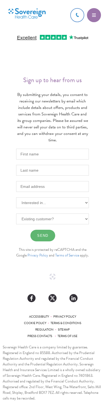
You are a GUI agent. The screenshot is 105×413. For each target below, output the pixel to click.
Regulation (44, 329)
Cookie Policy (35, 323)
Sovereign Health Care (27, 14)
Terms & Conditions (66, 323)
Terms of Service (67, 255)
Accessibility (39, 316)
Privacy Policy (37, 255)
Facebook (31, 298)
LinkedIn (73, 298)
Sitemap (64, 329)
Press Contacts (40, 336)
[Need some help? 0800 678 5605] (77, 15)
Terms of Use (68, 336)
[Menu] (94, 15)
